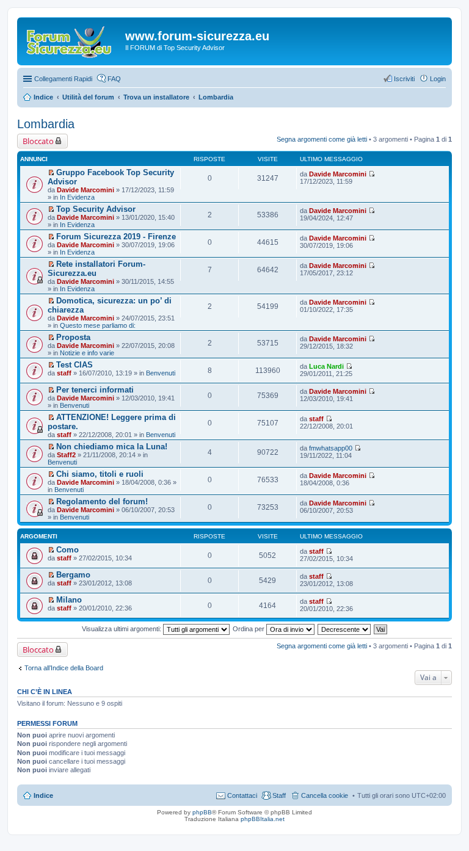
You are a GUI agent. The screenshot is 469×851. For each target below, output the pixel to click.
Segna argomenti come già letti (322, 139)
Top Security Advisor (96, 209)
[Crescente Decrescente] (345, 628)
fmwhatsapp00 (330, 448)
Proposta (73, 337)
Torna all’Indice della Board (63, 668)
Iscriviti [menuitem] (404, 78)
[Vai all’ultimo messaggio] (371, 174)
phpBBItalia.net (263, 819)
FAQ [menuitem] (114, 78)
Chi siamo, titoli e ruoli (100, 474)
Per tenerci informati (95, 389)
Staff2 (66, 454)
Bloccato (38, 141)
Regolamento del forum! (102, 501)
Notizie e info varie (87, 353)
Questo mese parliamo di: (98, 325)
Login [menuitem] (438, 78)
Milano (69, 599)
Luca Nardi (326, 366)
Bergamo (73, 574)
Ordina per (249, 628)
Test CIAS (74, 364)
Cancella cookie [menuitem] (324, 795)
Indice (43, 795)
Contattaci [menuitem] (242, 795)
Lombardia (46, 124)
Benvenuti (160, 373)
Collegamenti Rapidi (63, 78)
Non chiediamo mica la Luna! (111, 446)
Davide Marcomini (85, 190)
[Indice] (72, 39)
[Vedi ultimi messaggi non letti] (51, 172)
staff (64, 373)
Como (67, 549)
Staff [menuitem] (279, 795)
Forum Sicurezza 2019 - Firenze (116, 236)
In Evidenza (77, 197)
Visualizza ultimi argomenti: (122, 628)
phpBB (202, 812)
